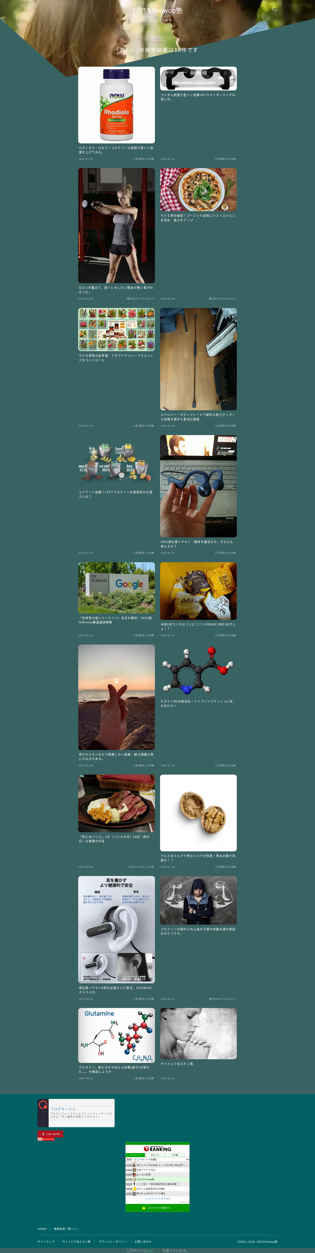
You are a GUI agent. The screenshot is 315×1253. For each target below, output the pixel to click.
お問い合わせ (143, 1241)
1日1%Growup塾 (157, 10)
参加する (184, 1202)
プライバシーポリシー (113, 1241)
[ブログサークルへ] (76, 1113)
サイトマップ (46, 1241)
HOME (42, 1228)
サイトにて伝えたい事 (76, 1241)
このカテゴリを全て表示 (158, 1198)
